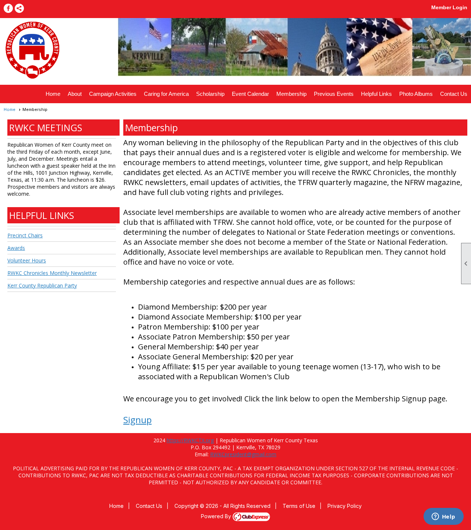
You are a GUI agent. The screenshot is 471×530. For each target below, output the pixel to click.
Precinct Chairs (25, 235)
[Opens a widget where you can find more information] (443, 517)
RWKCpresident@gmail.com (243, 454)
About (75, 94)
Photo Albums (416, 94)
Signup (137, 420)
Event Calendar (250, 94)
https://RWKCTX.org (190, 440)
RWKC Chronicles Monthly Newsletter (52, 272)
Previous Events (334, 94)
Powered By (217, 516)
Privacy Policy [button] (344, 506)
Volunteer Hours (26, 260)
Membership (291, 94)
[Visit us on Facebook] (8, 8)
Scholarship (210, 94)
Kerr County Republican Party (42, 285)
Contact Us (453, 94)
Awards (16, 247)
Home (53, 94)
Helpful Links (376, 94)
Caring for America (166, 94)
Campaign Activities (113, 94)
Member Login (449, 7)
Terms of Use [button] (299, 506)
